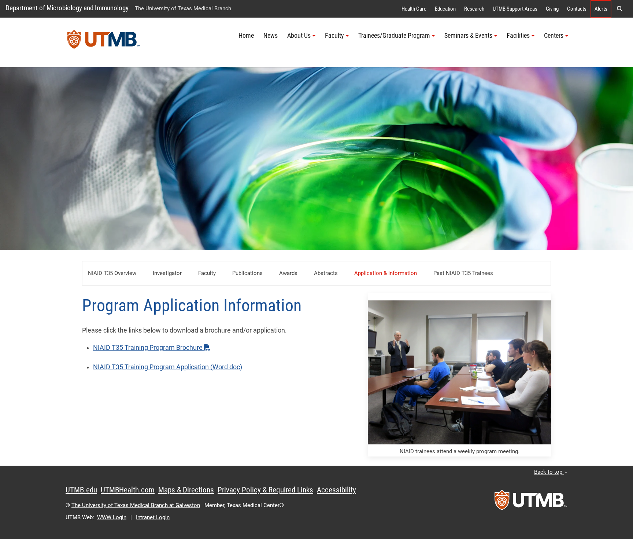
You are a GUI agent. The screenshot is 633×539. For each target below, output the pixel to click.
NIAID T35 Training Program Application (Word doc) (167, 367)
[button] (619, 9)
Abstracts (326, 273)
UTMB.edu (81, 489)
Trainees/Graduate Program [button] (394, 36)
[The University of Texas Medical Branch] (103, 42)
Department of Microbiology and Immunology (67, 8)
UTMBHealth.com (128, 489)
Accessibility (336, 489)
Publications (247, 273)
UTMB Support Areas (515, 9)
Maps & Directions (186, 489)
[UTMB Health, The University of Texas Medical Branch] (530, 502)
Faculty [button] (334, 36)
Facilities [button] (518, 36)
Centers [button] (553, 36)
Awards (288, 273)
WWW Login (111, 517)
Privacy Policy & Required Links (265, 489)
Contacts (576, 9)
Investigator (167, 273)
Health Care (413, 9)
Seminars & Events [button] (468, 36)
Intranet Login (153, 517)
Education (445, 9)
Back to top (549, 472)
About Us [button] (299, 36)
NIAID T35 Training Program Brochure (148, 347)
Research (474, 9)
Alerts (601, 9)
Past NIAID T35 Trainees (464, 273)
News (270, 36)
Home (246, 36)
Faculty (207, 273)
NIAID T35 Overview (112, 273)
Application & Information (385, 273)
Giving (552, 9)
